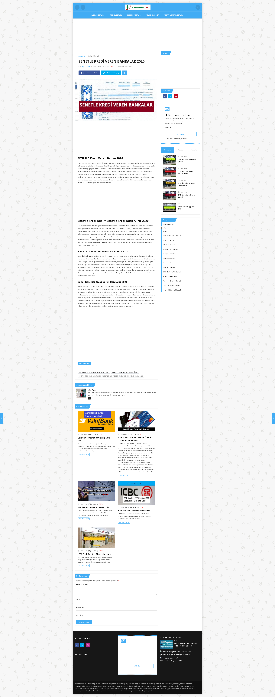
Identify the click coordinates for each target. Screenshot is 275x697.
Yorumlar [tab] (194, 150)
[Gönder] (198, 7)
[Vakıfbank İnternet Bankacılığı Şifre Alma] (96, 421)
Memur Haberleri (153, 15)
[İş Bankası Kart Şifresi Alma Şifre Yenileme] (170, 652)
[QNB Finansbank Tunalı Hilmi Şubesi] (169, 183)
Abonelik (180, 134)
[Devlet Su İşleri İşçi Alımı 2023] (169, 207)
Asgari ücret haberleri (173, 15)
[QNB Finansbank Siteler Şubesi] (169, 195)
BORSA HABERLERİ (170, 240)
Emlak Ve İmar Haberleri (171, 263)
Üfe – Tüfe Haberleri (170, 276)
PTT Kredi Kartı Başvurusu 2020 (171, 661)
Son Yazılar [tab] (168, 150)
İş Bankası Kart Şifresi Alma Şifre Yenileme (175, 654)
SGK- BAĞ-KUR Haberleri (172, 272)
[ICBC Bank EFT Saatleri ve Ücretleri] (136, 493)
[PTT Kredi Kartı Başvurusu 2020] (167, 658)
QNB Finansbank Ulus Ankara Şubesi (185, 172)
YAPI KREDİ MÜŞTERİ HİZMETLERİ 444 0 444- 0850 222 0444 (186, 645)
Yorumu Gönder (84, 622)
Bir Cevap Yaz (84, 363)
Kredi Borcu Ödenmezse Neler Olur (93, 507)
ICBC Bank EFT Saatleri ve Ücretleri (134, 510)
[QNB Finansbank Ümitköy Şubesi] (169, 160)
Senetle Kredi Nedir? (110, 376)
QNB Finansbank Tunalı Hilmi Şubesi (186, 184)
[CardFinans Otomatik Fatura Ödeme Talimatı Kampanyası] (136, 421)
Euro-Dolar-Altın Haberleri (172, 236)
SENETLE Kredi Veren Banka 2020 (131, 376)
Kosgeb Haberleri (134, 15)
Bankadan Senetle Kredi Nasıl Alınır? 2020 (94, 372)
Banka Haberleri (97, 15)
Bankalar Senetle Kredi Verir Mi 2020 (125, 372)
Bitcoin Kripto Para (169, 267)
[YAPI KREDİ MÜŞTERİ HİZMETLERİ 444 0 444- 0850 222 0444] (166, 644)
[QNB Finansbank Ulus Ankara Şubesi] (169, 172)
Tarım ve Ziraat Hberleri (171, 285)
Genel (165, 231)
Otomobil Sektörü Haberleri (172, 290)
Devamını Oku (84, 454)
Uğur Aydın (86, 67)
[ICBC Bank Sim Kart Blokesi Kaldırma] (96, 538)
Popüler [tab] (180, 150)
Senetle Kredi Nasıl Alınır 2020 (90, 376)
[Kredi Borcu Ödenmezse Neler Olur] (96, 491)
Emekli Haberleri (115, 15)
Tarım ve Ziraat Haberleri (172, 281)
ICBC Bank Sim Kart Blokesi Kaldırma (94, 554)
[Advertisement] (137, 36)
